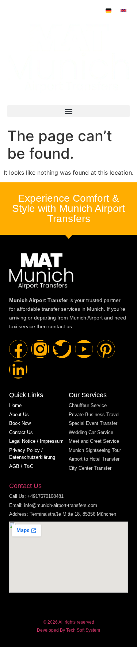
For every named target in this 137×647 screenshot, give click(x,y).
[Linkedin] (18, 369)
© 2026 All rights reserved (68, 622)
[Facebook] (18, 349)
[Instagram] (40, 349)
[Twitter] (62, 349)
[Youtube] (84, 349)
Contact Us (25, 485)
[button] (68, 111)
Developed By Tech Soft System (68, 630)
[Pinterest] (106, 349)
